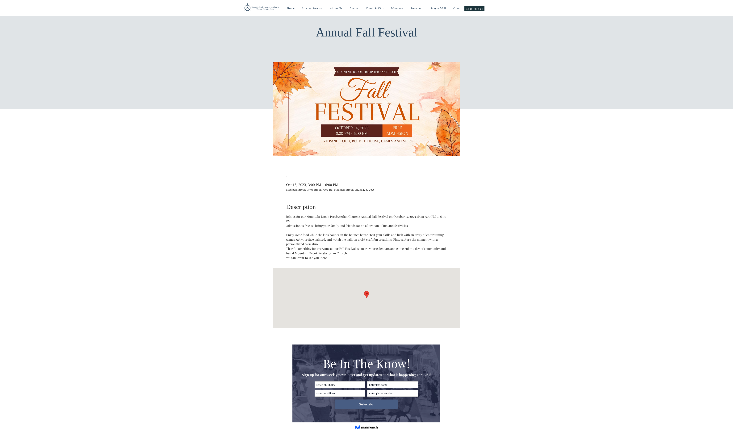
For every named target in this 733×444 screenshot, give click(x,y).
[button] (374, 8)
